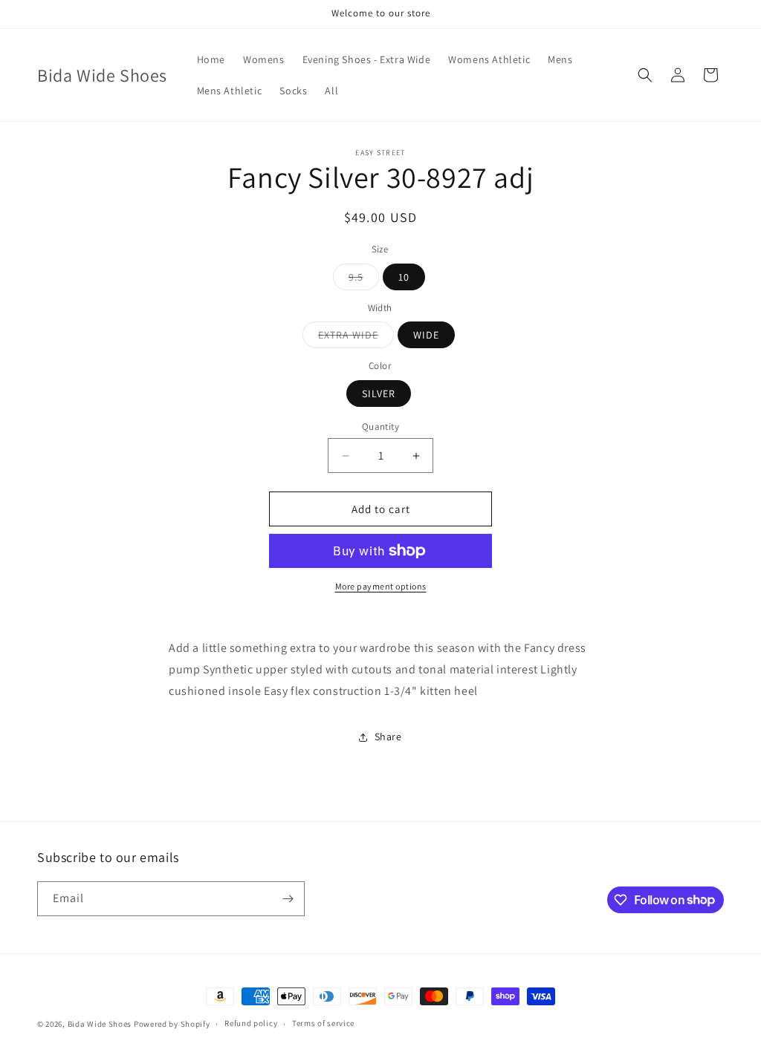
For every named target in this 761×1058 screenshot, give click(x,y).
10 (403, 277)
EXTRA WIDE (356, 337)
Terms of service (323, 1023)
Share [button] (388, 736)
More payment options (381, 586)
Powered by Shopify (172, 1024)
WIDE (426, 335)
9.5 (364, 280)
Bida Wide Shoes (100, 1024)
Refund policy (250, 1023)
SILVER (378, 393)
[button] (645, 75)
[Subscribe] (287, 898)
